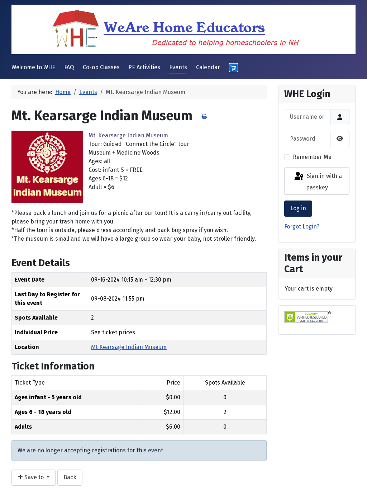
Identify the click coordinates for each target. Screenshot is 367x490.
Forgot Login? (301, 226)
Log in (298, 208)
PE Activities (144, 67)
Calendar (208, 67)
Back (69, 477)
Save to (34, 477)
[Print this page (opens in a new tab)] (204, 116)
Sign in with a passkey (323, 182)
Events (178, 67)
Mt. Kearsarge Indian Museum (128, 135)
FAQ (69, 67)
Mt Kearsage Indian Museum (129, 347)
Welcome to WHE (33, 67)
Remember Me (312, 157)
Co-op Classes (101, 67)
